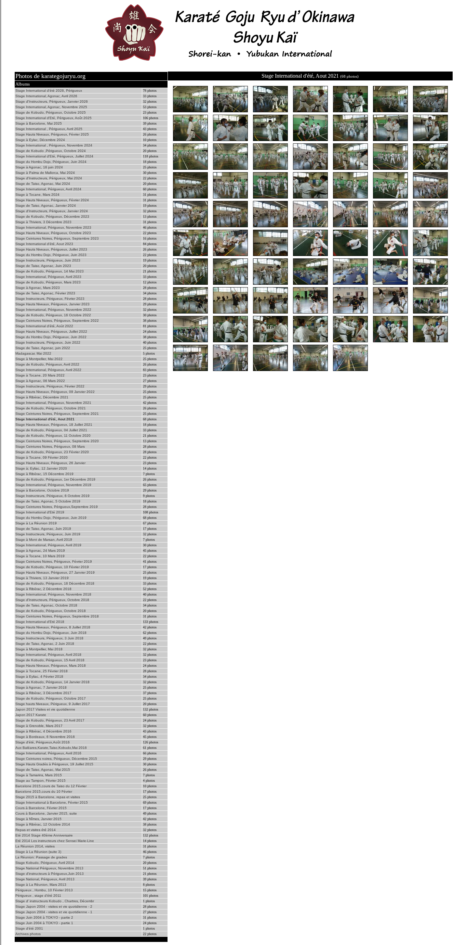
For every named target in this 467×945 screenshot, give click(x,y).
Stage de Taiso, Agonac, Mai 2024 (42, 184)
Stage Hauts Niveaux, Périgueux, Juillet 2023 (51, 249)
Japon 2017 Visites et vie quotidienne (45, 709)
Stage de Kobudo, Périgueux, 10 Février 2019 (52, 567)
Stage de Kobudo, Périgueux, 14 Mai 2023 (49, 271)
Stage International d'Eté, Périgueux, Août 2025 (53, 118)
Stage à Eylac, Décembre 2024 (40, 140)
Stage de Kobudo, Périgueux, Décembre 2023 (52, 216)
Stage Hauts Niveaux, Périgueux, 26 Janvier (50, 463)
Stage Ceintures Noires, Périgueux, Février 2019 (53, 561)
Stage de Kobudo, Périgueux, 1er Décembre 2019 (55, 479)
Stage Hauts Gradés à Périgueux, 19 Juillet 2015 (54, 764)
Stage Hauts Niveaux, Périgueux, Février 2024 (52, 200)
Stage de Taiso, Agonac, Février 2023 (45, 293)
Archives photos (28, 934)
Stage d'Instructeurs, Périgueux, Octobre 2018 (52, 600)
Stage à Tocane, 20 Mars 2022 (40, 375)
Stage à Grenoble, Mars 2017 (39, 726)
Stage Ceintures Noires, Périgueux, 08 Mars (50, 446)
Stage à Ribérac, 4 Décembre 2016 (43, 731)
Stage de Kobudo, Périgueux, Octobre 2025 (50, 112)
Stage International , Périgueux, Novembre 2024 (53, 145)
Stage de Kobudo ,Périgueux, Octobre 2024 (50, 151)
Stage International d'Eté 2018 (39, 622)
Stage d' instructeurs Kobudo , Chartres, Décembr (54, 901)
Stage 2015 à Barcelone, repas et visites (47, 797)
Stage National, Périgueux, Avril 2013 (45, 879)
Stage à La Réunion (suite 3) (38, 852)
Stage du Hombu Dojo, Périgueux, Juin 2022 (50, 337)
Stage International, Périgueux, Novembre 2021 (53, 403)
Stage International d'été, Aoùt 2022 (44, 326)
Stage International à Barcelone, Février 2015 (51, 802)
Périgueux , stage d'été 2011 (38, 895)
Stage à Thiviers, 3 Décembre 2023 (43, 222)
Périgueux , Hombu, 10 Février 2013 (44, 890)
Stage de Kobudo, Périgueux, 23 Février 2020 (52, 452)
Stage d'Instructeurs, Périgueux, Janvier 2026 (51, 101)
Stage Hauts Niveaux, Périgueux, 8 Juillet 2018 (52, 627)
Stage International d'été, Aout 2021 (45, 419)
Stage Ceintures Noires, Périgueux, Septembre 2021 (57, 414)
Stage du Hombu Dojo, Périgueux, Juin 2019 (50, 518)
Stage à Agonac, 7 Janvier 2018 (41, 687)
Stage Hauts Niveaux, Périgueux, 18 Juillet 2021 (53, 424)
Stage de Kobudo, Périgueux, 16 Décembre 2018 (54, 583)
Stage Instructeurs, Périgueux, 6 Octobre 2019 (52, 496)
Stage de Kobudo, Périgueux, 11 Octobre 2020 (53, 435)
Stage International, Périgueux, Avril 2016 (48, 753)
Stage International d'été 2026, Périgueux (48, 90)
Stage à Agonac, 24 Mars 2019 (40, 550)
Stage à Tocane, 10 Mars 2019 (40, 556)
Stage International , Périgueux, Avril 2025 (48, 129)
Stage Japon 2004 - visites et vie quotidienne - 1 (53, 912)
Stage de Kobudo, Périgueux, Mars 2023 (48, 282)
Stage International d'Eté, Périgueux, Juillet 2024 (54, 156)
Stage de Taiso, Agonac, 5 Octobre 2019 (47, 501)
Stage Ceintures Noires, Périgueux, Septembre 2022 (57, 320)
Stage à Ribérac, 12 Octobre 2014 (42, 824)
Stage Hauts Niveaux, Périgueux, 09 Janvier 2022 (55, 392)
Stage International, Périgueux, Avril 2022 (48, 370)
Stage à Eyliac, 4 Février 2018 (39, 676)
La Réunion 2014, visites (35, 846)
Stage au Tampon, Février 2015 (40, 780)
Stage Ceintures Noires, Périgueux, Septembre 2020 (57, 441)
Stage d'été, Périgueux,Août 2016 (42, 742)
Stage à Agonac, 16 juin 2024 (39, 167)
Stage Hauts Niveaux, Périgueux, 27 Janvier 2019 (55, 572)
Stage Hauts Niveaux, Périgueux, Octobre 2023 (53, 233)
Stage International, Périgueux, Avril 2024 (48, 189)
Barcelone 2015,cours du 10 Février (43, 791)
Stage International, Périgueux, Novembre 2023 (53, 227)
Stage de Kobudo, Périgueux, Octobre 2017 (50, 698)
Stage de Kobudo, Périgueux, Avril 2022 (47, 364)
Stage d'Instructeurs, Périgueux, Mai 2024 (48, 178)
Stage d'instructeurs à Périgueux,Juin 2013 (49, 874)
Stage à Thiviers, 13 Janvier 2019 (42, 578)
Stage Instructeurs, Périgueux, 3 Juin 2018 (49, 638)
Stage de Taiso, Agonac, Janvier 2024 (45, 205)
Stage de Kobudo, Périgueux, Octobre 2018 (50, 611)
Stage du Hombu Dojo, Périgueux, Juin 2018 (50, 633)
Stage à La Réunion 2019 (36, 523)
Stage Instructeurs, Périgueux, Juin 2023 (47, 260)
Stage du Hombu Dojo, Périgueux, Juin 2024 (50, 162)
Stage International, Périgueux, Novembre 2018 (53, 594)
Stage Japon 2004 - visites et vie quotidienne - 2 (53, 906)
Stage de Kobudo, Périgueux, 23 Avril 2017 (49, 720)
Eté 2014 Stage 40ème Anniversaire (44, 835)
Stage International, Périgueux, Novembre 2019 (53, 485)
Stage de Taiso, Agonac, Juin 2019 (43, 529)
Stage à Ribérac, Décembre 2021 (41, 397)
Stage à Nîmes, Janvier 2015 (38, 819)
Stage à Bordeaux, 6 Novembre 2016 (45, 737)
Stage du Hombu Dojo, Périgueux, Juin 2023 (50, 255)
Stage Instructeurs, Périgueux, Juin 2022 (47, 342)
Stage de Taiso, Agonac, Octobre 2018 (46, 605)
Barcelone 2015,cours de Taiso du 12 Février (50, 786)
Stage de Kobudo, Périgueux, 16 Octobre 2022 (53, 315)
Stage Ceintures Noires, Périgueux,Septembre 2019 (56, 507)
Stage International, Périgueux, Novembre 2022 (53, 309)
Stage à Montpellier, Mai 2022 (39, 359)
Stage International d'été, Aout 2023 (44, 244)
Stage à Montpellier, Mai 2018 (39, 649)
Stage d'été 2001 (29, 928)
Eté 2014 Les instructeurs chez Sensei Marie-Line (54, 841)
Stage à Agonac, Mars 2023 (37, 288)
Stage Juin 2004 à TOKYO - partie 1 (44, 923)
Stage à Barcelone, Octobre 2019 (42, 490)
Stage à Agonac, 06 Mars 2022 (40, 381)
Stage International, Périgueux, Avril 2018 (48, 654)
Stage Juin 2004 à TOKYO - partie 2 (44, 917)
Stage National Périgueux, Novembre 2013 (49, 868)
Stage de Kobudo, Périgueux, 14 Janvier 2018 (52, 682)
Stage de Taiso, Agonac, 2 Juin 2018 (44, 644)
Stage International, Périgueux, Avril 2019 (48, 545)
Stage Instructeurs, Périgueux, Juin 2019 (47, 534)
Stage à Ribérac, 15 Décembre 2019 (44, 474)
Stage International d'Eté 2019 (39, 512)
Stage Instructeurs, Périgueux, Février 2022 (49, 386)
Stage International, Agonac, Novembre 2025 (51, 107)
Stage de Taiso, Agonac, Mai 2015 (42, 769)
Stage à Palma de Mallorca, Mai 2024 (45, 173)
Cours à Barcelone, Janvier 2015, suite (46, 813)
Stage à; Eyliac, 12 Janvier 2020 (41, 468)
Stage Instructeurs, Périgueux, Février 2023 (49, 299)
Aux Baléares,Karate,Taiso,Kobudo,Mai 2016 (51, 748)
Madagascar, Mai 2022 (33, 353)
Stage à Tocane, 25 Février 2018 (41, 671)
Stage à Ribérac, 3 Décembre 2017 (43, 693)
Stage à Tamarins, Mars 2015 (38, 775)
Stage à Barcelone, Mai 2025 (38, 123)
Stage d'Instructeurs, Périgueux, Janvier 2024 (51, 211)
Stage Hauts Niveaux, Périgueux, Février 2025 (52, 134)
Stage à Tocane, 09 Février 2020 (41, 457)
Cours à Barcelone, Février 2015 (41, 808)
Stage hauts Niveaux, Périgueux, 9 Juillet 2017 (52, 704)
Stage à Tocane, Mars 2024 (37, 194)
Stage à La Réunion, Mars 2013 (40, 884)
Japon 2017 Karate (30, 715)
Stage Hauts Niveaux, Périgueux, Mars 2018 (50, 665)
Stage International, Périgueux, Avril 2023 (48, 277)
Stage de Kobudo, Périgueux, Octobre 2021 (50, 408)
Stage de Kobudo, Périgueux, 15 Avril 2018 (49, 660)
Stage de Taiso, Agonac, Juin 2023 (43, 266)
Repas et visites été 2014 (35, 830)
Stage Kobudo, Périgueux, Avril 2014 (44, 863)
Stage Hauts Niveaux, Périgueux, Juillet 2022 (51, 331)
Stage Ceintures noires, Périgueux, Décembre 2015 (56, 759)
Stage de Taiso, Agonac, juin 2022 (42, 348)
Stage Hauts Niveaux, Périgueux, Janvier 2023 (52, 304)
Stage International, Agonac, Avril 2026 (46, 96)
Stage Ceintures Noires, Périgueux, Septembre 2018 (57, 616)
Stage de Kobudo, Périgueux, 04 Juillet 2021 (51, 430)
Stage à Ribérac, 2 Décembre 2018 (43, 589)
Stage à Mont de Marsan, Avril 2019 (43, 539)
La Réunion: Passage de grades (41, 857)
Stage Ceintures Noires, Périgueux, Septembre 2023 (57, 238)
